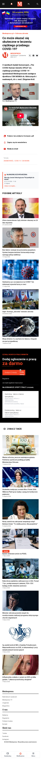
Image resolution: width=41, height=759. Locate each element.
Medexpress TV (7, 700)
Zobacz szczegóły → (10, 186)
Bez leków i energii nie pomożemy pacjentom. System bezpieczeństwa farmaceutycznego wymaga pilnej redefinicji (19, 252)
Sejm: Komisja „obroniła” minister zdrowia (17, 312)
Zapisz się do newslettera (17, 142)
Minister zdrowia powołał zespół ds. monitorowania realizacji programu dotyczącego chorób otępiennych (20, 615)
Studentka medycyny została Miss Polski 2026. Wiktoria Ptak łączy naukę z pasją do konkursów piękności (20, 492)
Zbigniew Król (8, 161)
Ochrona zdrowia (21, 33)
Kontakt (4, 724)
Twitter (4, 733)
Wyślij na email (12, 149)
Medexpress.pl (8, 33)
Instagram (5, 739)
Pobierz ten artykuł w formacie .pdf (20, 136)
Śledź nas (6, 728)
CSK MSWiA (25, 161)
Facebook (5, 736)
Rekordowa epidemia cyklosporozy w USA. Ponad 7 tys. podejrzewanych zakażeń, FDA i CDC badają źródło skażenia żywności (20, 583)
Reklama (5, 715)
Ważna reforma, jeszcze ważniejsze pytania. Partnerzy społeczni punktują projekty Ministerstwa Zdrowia (18, 459)
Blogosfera (5, 706)
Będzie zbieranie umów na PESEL (14, 554)
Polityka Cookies (7, 721)
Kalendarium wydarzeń (9, 697)
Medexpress (15, 53)
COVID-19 (18, 161)
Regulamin (5, 378)
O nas (5, 709)
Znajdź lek (5, 703)
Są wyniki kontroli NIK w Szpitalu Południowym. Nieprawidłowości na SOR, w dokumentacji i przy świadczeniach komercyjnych (20, 647)
